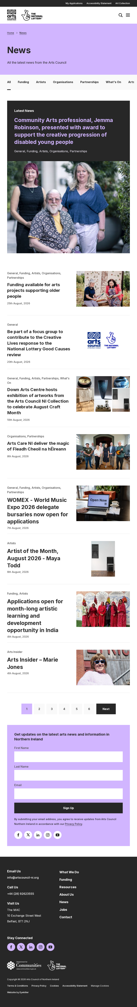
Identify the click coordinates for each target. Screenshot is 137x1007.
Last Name (21, 766)
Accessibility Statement (99, 3)
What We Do (69, 872)
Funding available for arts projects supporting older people (33, 290)
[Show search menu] (120, 15)
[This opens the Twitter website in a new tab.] (28, 835)
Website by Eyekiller (18, 992)
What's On (113, 82)
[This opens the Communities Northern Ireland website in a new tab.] (24, 965)
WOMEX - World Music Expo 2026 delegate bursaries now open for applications (37, 511)
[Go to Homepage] (11, 15)
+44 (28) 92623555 (20, 893)
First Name (21, 748)
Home (10, 33)
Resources (67, 887)
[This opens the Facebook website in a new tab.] (18, 835)
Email (18, 785)
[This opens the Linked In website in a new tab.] (38, 835)
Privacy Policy (73, 823)
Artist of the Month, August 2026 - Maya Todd (33, 558)
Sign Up (73, 809)
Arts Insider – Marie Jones (32, 663)
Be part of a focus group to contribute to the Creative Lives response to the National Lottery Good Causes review (38, 343)
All (9, 82)
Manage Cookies (100, 985)
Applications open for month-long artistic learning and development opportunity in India (35, 615)
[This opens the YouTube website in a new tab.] (58, 835)
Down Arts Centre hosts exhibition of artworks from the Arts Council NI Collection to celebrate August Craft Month (38, 401)
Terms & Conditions (17, 985)
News (23, 33)
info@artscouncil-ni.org (23, 877)
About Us (66, 894)
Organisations (63, 82)
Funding (23, 82)
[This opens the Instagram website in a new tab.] (48, 835)
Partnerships (89, 82)
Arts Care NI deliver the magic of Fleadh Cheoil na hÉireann (38, 446)
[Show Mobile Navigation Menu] (128, 15)
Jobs (63, 909)
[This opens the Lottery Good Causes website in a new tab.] (56, 965)
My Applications (74, 3)
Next (109, 709)
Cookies (54, 985)
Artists (41, 82)
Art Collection (122, 3)
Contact (65, 917)
